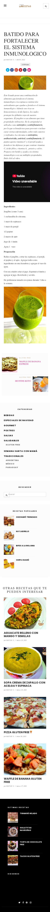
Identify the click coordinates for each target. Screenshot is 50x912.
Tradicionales (14, 456)
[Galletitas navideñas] (13, 832)
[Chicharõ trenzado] (9, 521)
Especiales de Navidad (19, 420)
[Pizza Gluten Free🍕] (25, 713)
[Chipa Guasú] (9, 564)
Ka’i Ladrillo (22, 531)
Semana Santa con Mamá (20, 451)
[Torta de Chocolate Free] (13, 846)
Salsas (8, 435)
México (10, 464)
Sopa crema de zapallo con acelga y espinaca (24, 684)
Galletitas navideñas (25, 829)
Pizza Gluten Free (16, 732)
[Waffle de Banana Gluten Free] (25, 759)
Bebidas (9, 415)
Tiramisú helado (28, 813)
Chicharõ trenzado (26, 517)
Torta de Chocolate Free (31, 843)
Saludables (11, 440)
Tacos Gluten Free (30, 856)
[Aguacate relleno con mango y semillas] (25, 613)
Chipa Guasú (22, 560)
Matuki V (10, 60)
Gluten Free (13, 444)
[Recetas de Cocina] (25, 5)
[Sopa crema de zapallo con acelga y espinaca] (25, 663)
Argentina (12, 460)
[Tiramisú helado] (13, 817)
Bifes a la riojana (25, 545)
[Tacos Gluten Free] (13, 860)
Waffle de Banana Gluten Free (23, 780)
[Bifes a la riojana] (9, 549)
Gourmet (10, 425)
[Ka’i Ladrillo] (9, 535)
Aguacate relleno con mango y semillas (21, 634)
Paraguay (12, 467)
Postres (9, 430)
